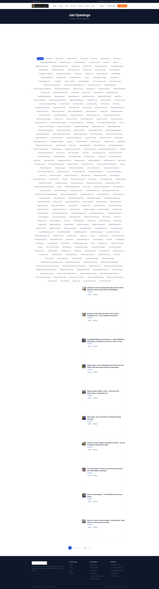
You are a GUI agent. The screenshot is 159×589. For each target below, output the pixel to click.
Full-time (121, 122)
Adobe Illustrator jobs (79, 62)
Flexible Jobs (103, 111)
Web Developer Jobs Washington (109, 262)
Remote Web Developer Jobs (78, 213)
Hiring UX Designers (81, 141)
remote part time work (99, 205)
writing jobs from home (90, 281)
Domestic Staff (111, 6)
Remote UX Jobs (117, 209)
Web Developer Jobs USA (90, 262)
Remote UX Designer (103, 209)
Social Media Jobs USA (101, 228)
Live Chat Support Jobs (115, 156)
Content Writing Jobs (75, 77)
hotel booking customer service (44, 145)
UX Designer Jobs (66, 250)
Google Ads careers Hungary (46, 126)
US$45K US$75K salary (117, 243)
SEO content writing (104, 220)
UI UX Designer (40, 243)
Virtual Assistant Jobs (71, 254)
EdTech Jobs (116, 103)
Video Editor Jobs (43, 254)
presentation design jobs (45, 183)
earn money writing (92, 103)
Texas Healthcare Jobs (56, 239)
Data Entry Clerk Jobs (104, 88)
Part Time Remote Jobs (39, 179)
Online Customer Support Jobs (46, 171)
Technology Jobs (103, 235)
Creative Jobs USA (70, 81)
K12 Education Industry (75, 156)
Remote (59, 186)
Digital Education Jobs (89, 96)
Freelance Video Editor (117, 119)
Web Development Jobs (83, 269)
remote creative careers (60, 190)
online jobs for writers (55, 175)
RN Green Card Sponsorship (91, 216)
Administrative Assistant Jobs (48, 62)
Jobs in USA (85, 152)
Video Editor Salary (57, 254)
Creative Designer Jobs (44, 81)
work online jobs (52, 281)
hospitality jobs (121, 141)
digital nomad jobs (106, 100)
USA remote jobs (67, 247)
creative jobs (57, 81)
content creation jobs (102, 73)
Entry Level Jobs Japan (101, 107)
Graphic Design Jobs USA (95, 130)
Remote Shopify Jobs (43, 209)
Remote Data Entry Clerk (87, 194)
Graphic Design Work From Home (61, 134)
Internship (123, 149)
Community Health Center (96, 576)
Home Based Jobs (95, 141)
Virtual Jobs (117, 254)
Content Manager (115, 73)
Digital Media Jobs (92, 100)
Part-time (64, 179)
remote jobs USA (85, 205)
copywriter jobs (114, 77)
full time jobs (90, 122)
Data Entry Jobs (45, 92)
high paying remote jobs (40, 141)
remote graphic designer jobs (112, 198)
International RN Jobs (89, 149)
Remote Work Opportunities (97, 213)
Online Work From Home (99, 175)
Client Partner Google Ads (45, 73)
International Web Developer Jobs (108, 149)
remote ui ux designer (89, 209)
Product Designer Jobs (77, 183)
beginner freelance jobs (42, 66)
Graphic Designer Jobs (96, 134)
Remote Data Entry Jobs (103, 194)
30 (85, 547)
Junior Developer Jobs (44, 156)
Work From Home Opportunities (95, 277)
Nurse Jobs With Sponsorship (56, 164)
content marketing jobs (47, 77)
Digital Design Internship (44, 96)
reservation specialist (74, 216)
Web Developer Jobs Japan (73, 262)
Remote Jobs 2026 (88, 201)
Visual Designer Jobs (62, 258)
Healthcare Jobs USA (105, 137)
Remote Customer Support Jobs (69, 194)
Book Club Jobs (87, 66)
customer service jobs (115, 81)
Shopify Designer (69, 224)
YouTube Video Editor (105, 281)
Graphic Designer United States (114, 134)
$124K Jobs (49, 58)
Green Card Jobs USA (57, 137)
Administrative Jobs (65, 62)
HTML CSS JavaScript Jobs (40, 149)
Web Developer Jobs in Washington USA (51, 262)
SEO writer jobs (117, 220)
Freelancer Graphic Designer (58, 122)
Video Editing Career (90, 250)
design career (75, 92)
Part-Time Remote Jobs (106, 179)
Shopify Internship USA (115, 224)
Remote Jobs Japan (43, 205)
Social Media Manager (117, 228)
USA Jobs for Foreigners (52, 247)
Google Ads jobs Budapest (81, 126)
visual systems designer (92, 258)
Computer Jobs (89, 73)
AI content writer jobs (94, 62)
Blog (93, 6)
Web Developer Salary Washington (113, 266)
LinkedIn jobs (101, 156)
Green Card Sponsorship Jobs (74, 137)
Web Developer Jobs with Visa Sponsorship (74, 266)
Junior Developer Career (115, 152)
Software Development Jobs (42, 235)
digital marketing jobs (39, 100)
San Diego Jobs (91, 220)
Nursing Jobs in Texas (87, 164)
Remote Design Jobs (118, 194)
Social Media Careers (85, 228)
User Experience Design (81, 247)
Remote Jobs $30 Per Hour (72, 201)
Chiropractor (93, 573)
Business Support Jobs (73, 70)
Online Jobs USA (85, 175)
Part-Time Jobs (92, 179)
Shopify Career (42, 224)
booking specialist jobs (101, 66)
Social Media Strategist (96, 232)
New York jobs (121, 160)
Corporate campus (95, 578)
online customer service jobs (111, 168)
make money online (49, 160)
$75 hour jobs (84, 58)
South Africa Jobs (71, 235)
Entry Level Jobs (87, 107)
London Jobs (37, 160)
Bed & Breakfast (94, 567)
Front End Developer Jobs (76, 122)
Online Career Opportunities (76, 168)
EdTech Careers (105, 103)
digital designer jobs (73, 96)
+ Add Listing (122, 6)
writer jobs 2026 (64, 281)
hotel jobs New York (85, 145)
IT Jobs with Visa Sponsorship (45, 152)
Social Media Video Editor (113, 232)
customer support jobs (110, 85)
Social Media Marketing (64, 232)
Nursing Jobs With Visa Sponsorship (106, 164)
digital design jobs (59, 96)
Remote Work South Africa (114, 213)
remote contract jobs (45, 190)
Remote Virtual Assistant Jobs (60, 213)
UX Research (77, 250)
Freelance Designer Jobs (93, 115)
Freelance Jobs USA (71, 119)
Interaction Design (56, 149)
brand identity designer (117, 66)
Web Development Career (67, 269)
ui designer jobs (120, 239)
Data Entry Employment (119, 88)
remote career (87, 186)
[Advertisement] (79, 43)
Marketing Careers (80, 160)
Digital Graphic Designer (104, 96)
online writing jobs (115, 175)
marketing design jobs (94, 160)
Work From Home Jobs (60, 277)
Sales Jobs (67, 220)
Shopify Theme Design (70, 228)
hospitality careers (109, 141)
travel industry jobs (98, 239)
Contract (86, 77)
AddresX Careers (105, 58)
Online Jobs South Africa (70, 175)
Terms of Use (114, 576)
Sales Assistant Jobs (55, 220)
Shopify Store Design (54, 228)
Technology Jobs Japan (117, 235)
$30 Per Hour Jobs (72, 58)
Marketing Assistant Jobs (64, 160)
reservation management (59, 216)
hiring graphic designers (56, 141)
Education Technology (59, 107)
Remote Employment (59, 198)
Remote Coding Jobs (118, 186)
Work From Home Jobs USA (76, 277)
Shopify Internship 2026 (98, 224)
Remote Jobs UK (73, 205)
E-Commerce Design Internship (47, 103)
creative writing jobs (83, 81)
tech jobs (92, 235)
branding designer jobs (57, 70)
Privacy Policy (114, 573)
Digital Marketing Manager (76, 100)
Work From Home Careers (47, 273)
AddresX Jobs (117, 58)
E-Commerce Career (119, 100)
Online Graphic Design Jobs (95, 171)
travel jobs (109, 239)
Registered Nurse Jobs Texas (94, 183)
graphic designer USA (42, 137)
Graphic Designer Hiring (80, 134)
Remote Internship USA (44, 201)
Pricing (80, 6)
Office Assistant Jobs (45, 168)
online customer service (93, 168)
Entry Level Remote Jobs (117, 107)
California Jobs (87, 70)
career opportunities (114, 70)
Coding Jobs (77, 73)
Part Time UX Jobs (54, 179)
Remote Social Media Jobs (59, 209)
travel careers (69, 239)
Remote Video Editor (43, 213)
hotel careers (72, 145)
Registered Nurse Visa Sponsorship (44, 186)
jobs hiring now (61, 152)
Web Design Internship (108, 258)
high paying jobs (118, 137)
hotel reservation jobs (99, 145)
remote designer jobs (44, 198)
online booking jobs (60, 168)
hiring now (70, 141)
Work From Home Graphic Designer (109, 273)
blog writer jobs (75, 66)
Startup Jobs (83, 235)
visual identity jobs (77, 258)
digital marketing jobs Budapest (57, 100)
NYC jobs (122, 164)
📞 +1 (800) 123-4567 (102, 1)
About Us (73, 6)
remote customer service (92, 190)
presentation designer (61, 183)
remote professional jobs (114, 205)
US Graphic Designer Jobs (80, 243)
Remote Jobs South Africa (58, 205)
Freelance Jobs (58, 119)
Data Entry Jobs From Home (60, 92)
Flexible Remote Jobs (116, 111)
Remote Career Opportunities (101, 186)
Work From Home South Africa (115, 277)
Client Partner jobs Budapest (63, 73)
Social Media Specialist (80, 232)
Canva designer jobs (100, 70)
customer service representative (51, 85)
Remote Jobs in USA (115, 201)
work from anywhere (117, 269)
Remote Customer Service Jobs (111, 190)
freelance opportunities (87, 119)
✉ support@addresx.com (116, 1)
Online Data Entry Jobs (63, 171)
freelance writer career (41, 122)
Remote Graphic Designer (94, 198)
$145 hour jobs (60, 58)
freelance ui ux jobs (102, 119)
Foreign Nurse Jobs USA (60, 115)
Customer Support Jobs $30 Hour (42, 88)
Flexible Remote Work (44, 115)
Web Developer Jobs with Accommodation (48, 266)
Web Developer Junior (95, 266)
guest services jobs (91, 137)
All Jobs (40, 58)
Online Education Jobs (79, 171)
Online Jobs (42, 175)
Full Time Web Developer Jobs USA (106, 122)
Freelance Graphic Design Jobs (112, 115)
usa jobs (40, 247)
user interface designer (115, 247)
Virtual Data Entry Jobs (104, 254)
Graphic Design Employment (45, 130)
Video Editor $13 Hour (118, 250)
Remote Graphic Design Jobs (76, 198)
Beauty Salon (93, 565)
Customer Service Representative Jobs (74, 85)
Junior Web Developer (59, 156)
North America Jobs (39, 164)
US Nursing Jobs (102, 243)
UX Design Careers (53, 250)
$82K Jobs (94, 58)
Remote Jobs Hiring (101, 201)
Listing (61, 6)
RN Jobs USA (117, 216)
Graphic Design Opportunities (113, 130)
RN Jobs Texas (106, 216)
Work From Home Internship (43, 277)
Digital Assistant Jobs (112, 92)
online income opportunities (114, 171)
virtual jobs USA (49, 258)
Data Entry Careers (78, 88)
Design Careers (86, 92)
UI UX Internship (65, 243)
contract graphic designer (99, 77)
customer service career (99, 81)
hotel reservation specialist (116, 145)
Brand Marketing (43, 70)
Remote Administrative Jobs (72, 186)
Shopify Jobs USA (41, 228)
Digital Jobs (118, 96)
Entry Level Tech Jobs (42, 111)
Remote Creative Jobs (76, 190)
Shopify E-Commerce (83, 224)
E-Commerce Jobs (64, 103)
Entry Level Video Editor (58, 111)
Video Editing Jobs (104, 250)
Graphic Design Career (98, 126)
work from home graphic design (88, 273)
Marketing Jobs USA (109, 160)
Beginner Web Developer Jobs (60, 66)
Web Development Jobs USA (100, 269)
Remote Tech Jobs (75, 209)
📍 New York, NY (115, 565)
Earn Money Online (78, 103)
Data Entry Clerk (91, 88)
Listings (71, 567)
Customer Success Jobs (94, 85)
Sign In (125, 1)
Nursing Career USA (72, 164)
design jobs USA (98, 92)
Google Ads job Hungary (64, 126)
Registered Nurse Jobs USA (113, 183)
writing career (76, 281)
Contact (87, 6)
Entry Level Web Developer (75, 111)
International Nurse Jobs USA (72, 149)
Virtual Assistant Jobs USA (88, 254)
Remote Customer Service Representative (46, 194)
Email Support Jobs (74, 107)
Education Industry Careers (42, 107)
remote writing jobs (43, 216)
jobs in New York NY (73, 152)
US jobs (93, 243)
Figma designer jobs (91, 111)
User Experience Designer (98, 247)
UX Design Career (39, 250)
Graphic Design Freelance (63, 130)
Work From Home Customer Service (66, 273)
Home (54, 6)
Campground (93, 570)
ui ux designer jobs (52, 243)
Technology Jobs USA (40, 239)
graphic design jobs (79, 130)
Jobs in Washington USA (98, 152)
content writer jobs (61, 77)
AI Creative (106, 62)
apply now (116, 62)
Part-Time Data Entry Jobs (78, 179)
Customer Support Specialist (61, 88)
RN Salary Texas (42, 220)
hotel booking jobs (61, 145)
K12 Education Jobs (89, 156)
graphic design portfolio (42, 134)
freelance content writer (76, 115)
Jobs (66, 6)
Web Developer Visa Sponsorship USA (46, 269)
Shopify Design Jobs (55, 224)
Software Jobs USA (58, 235)
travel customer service (83, 239)
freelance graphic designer (43, 119)
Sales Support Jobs (79, 220)
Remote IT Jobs (58, 201)
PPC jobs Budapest (121, 179)
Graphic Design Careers (114, 126)
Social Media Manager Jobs (46, 232)
